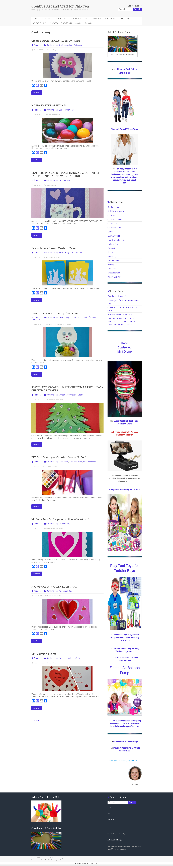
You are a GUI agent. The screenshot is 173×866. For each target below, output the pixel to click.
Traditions (69, 110)
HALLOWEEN (53, 23)
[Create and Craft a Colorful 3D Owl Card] (67, 54)
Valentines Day (57, 596)
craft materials (53, 466)
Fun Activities (113, 248)
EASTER (87, 19)
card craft (49, 324)
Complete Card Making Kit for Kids (124, 489)
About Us (78, 23)
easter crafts (68, 324)
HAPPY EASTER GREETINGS (49, 105)
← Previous (36, 720)
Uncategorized (114, 273)
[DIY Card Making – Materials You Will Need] (67, 470)
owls (57, 50)
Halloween (112, 252)
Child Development (116, 211)
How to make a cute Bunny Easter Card (55, 313)
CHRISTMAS (97, 19)
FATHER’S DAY (124, 19)
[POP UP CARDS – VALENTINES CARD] (67, 600)
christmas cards (58, 399)
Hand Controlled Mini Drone (124, 347)
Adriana (37, 45)
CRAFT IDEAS (61, 19)
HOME (35, 19)
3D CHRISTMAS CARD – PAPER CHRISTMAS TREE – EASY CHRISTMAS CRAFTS (67, 388)
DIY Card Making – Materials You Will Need (58, 457)
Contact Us (89, 23)
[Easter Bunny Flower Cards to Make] (67, 261)
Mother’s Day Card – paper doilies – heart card (60, 519)
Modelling (112, 256)
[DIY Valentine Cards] (67, 667)
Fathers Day (113, 244)
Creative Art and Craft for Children (60, 6)
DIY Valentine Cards (45, 653)
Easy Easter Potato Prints (119, 296)
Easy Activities (75, 45)
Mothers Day (64, 180)
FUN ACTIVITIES (75, 19)
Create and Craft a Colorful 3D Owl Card (55, 40)
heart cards (50, 596)
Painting (111, 264)
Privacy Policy (94, 863)
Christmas (63, 395)
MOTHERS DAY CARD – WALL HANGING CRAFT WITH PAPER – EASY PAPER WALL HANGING (65, 174)
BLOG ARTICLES (66, 23)
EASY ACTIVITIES (47, 19)
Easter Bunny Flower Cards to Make (53, 248)
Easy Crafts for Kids (73, 252)
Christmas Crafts (75, 395)
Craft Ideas (63, 45)
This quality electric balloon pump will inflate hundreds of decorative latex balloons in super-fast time (125, 723)
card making (52, 50)
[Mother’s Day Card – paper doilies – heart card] (67, 532)
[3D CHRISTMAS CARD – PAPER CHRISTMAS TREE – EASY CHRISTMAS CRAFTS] (67, 403)
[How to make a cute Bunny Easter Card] (67, 328)
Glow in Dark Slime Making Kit (126, 741)
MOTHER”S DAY (110, 19)
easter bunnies (49, 257)
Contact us (111, 819)
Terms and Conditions (81, 863)
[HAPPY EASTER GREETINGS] (67, 119)
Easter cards (57, 257)
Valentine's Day (65, 591)
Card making (52, 45)
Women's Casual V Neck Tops (124, 129)
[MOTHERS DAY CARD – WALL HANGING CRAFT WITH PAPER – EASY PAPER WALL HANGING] (67, 189)
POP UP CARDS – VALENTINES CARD (54, 586)
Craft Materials (75, 462)
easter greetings (56, 114)
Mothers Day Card (51, 185)
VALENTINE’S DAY (39, 23)
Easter (61, 110)
